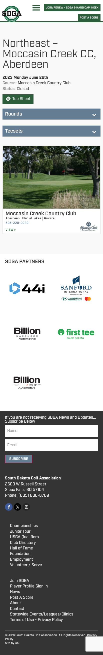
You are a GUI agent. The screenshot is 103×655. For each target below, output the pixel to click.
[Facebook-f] (8, 507)
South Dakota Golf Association (33, 478)
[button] (36, 7)
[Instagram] (26, 507)
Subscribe (18, 459)
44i (17, 643)
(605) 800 (28, 495)
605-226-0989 (17, 223)
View (10, 230)
